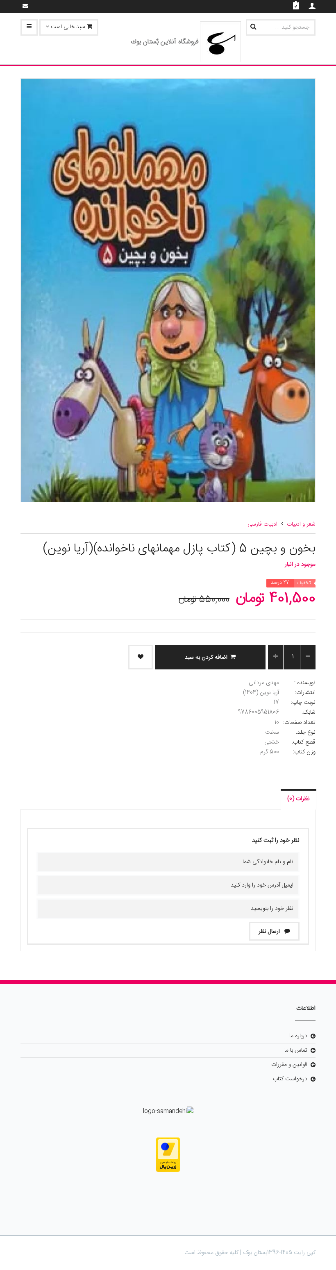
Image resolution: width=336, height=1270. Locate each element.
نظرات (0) (298, 799)
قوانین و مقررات (289, 1065)
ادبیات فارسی (262, 524)
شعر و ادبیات (301, 524)
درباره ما (298, 1036)
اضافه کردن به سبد (206, 657)
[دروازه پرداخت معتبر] (168, 1155)
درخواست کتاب (290, 1079)
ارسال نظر (270, 932)
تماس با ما (295, 1050)
